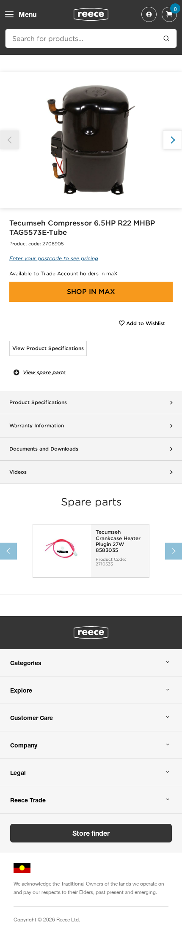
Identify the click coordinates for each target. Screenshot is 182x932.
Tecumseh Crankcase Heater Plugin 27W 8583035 (118, 541)
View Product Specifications (48, 348)
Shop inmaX (91, 292)
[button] (172, 139)
